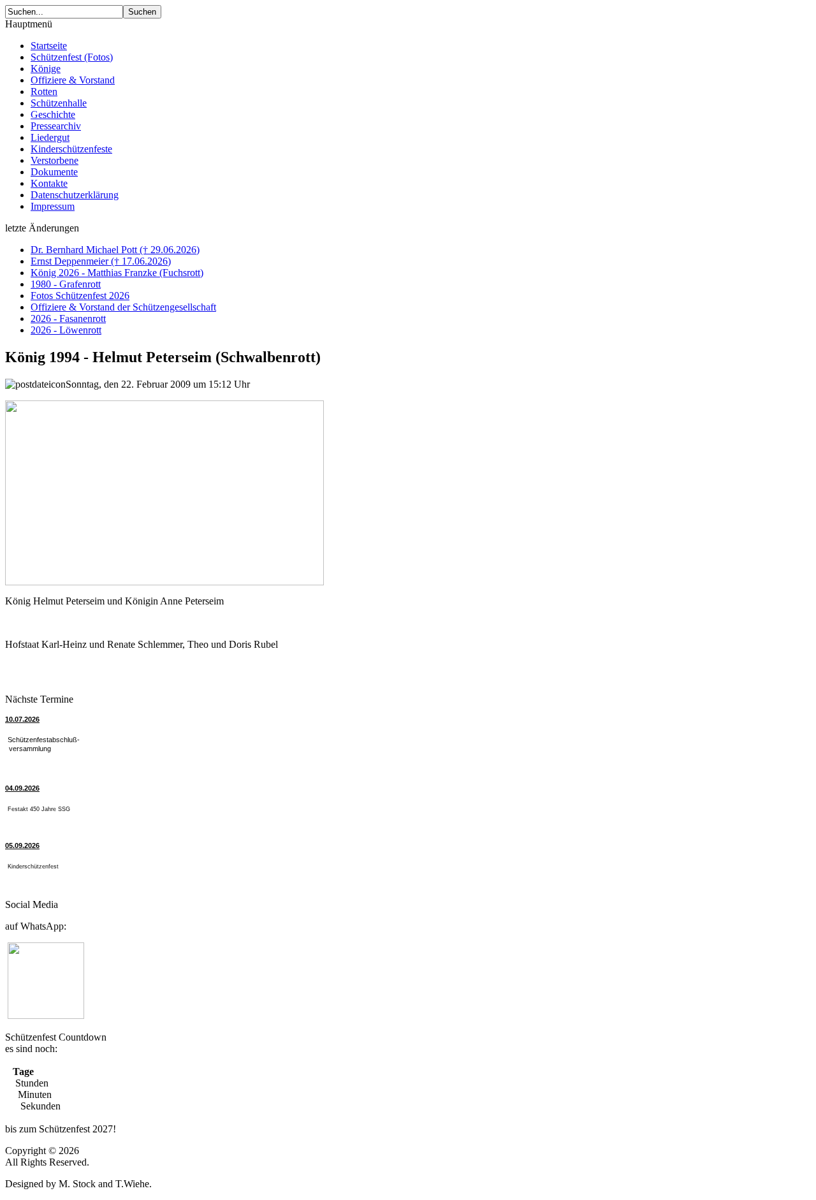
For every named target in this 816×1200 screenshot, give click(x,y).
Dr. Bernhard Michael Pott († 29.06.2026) (115, 249)
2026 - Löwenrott (66, 330)
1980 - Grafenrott (66, 284)
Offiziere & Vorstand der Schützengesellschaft (123, 307)
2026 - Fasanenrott (68, 318)
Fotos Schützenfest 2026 (80, 295)
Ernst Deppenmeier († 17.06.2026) (101, 261)
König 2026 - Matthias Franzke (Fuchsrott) (117, 272)
